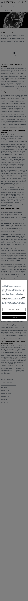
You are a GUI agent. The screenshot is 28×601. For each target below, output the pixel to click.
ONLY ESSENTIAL (14, 313)
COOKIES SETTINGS (14, 309)
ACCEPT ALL (14, 317)
